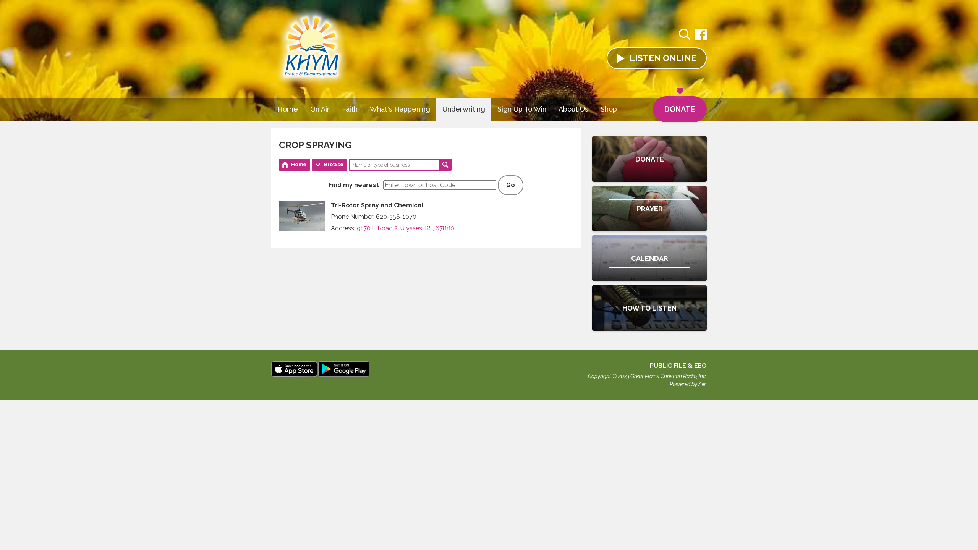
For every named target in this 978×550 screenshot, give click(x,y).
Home (287, 109)
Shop (609, 109)
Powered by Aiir (688, 384)
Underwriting (463, 109)
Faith (350, 109)
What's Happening (400, 109)
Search (445, 165)
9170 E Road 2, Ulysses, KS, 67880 (405, 228)
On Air (320, 109)
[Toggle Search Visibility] (684, 35)
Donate (679, 109)
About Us (573, 109)
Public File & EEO (678, 365)
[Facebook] (701, 38)
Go (510, 185)
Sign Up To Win (521, 109)
